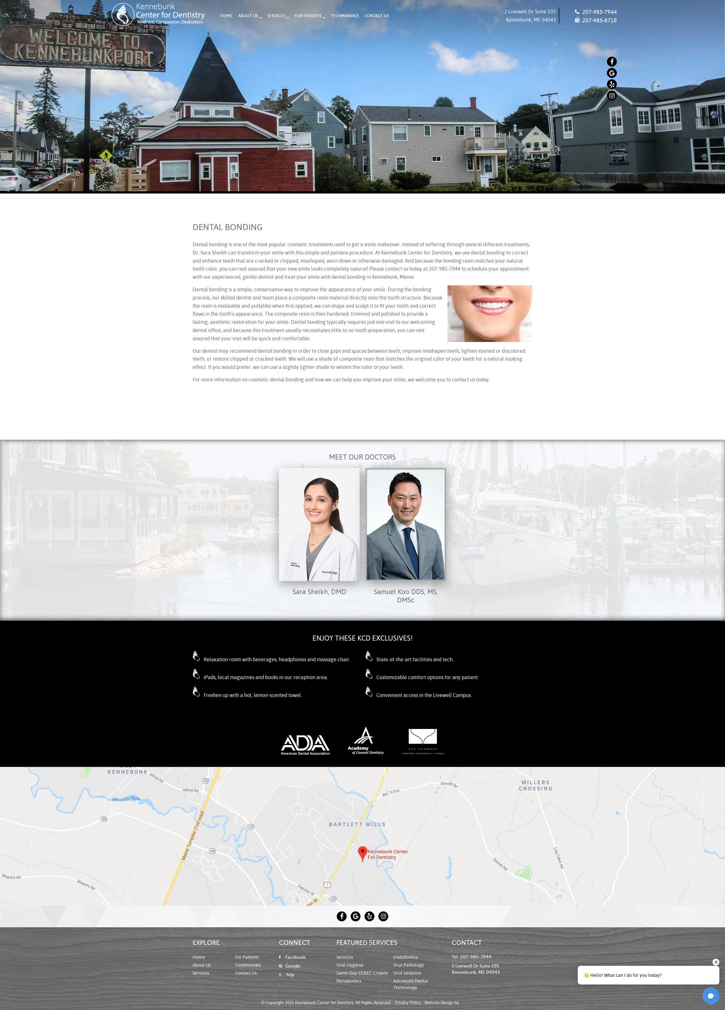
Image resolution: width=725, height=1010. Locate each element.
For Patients (308, 15)
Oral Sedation (407, 973)
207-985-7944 (599, 11)
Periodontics (348, 981)
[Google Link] (356, 916)
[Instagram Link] (612, 96)
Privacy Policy (408, 1002)
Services (276, 15)
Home (226, 15)
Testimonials (345, 15)
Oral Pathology (408, 965)
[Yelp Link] (612, 84)
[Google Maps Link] (612, 73)
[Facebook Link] (612, 62)
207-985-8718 (599, 20)
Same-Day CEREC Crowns (362, 973)
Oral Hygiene (350, 965)
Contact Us (376, 15)
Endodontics (405, 957)
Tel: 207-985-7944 (471, 957)
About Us (248, 15)
